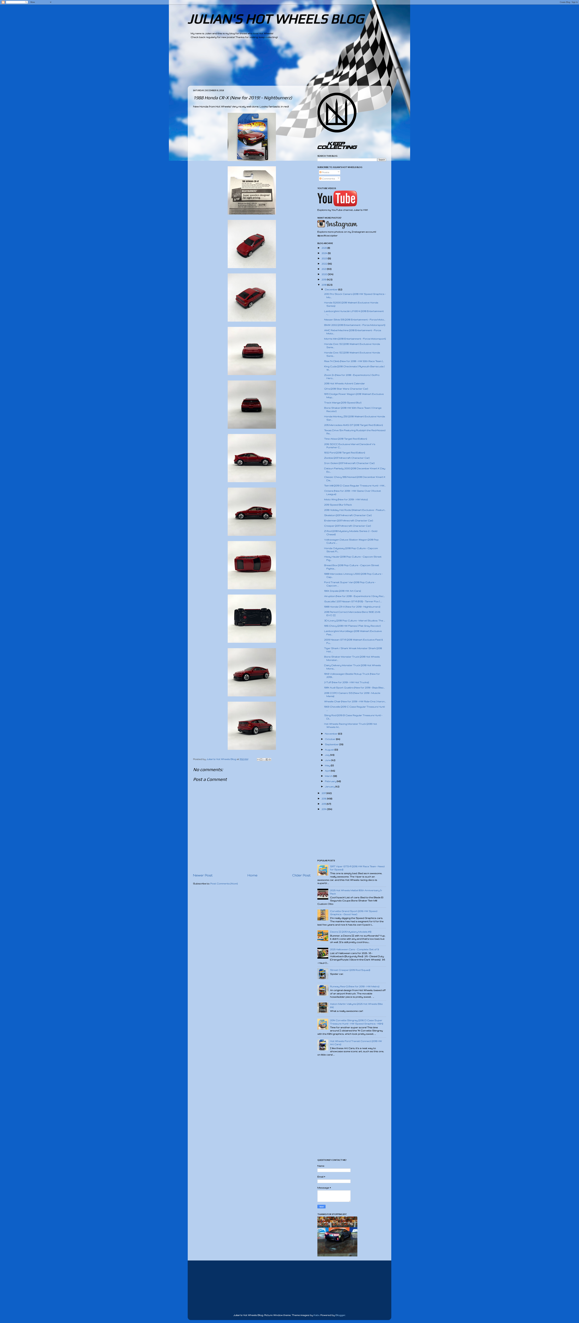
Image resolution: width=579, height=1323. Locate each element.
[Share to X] (264, 759)
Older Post (301, 875)
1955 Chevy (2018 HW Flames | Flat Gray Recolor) (352, 626)
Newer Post (203, 875)
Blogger (340, 1315)
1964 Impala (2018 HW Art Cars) (342, 591)
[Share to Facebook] (266, 759)
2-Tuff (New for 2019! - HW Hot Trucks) (346, 682)
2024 (325, 253)
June (328, 760)
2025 (324, 248)
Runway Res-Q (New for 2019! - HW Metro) (354, 986)
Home (252, 875)
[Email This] (258, 759)
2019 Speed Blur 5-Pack (338, 504)
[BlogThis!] (261, 759)
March (329, 776)
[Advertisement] (281, 65)
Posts (325, 172)
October (330, 739)
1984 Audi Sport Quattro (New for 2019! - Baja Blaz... (354, 687)
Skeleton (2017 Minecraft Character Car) (348, 515)
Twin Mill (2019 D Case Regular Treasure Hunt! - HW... (355, 485)
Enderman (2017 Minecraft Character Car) (348, 520)
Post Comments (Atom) (224, 883)
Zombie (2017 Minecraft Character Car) (347, 458)
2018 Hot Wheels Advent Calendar (344, 383)
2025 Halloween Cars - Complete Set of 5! (354, 949)
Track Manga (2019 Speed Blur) (342, 402)
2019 (324, 279)
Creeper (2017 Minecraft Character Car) (347, 526)
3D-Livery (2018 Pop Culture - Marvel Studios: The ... (354, 620)
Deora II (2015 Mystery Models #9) (350, 931)
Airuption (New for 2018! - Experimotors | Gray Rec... (354, 596)
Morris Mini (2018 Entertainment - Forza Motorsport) (355, 338)
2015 (324, 804)
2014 (324, 809)
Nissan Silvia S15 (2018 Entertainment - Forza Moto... (354, 319)
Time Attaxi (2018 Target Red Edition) (345, 438)
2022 (325, 263)
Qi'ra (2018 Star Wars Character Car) (346, 388)
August (330, 749)
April (328, 770)
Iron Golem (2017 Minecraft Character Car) (349, 463)
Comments (328, 178)
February (331, 781)
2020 (325, 274)
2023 (325, 258)
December (331, 289)
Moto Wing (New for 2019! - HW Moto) (346, 499)
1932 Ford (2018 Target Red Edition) (344, 452)
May (328, 765)
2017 (324, 793)
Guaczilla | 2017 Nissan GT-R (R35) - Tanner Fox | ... (353, 601)
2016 (324, 798)
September (332, 744)
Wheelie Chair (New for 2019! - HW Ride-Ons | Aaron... (355, 701)
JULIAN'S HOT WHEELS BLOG (276, 18)
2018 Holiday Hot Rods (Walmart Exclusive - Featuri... (355, 510)
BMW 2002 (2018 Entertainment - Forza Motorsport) (354, 325)
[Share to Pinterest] (269, 759)
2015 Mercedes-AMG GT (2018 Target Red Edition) (353, 425)
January (330, 786)
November (331, 733)
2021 (324, 269)
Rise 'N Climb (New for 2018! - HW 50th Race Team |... (354, 361)
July (327, 755)
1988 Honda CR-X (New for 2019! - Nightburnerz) (352, 606)
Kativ (316, 1315)
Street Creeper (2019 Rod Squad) (350, 970)
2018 (324, 284)
